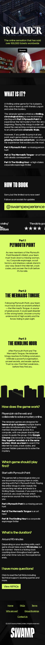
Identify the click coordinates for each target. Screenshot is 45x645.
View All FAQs (11, 586)
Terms (34, 605)
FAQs (22, 605)
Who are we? (12, 611)
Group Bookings (32, 611)
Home (10, 605)
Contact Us (22, 616)
